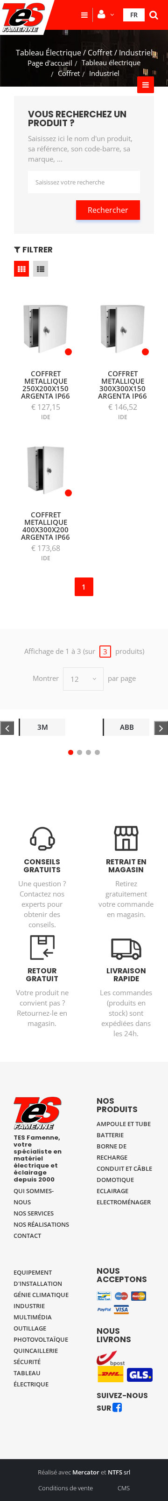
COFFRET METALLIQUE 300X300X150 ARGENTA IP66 (122, 385)
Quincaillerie (36, 1350)
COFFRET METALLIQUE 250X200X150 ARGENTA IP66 (45, 385)
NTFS (115, 1472)
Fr (134, 14)
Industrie (29, 1306)
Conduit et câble (124, 1168)
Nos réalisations (41, 1224)
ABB (127, 727)
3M (42, 727)
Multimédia (33, 1317)
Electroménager (124, 1202)
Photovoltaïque (41, 1339)
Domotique (115, 1179)
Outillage (30, 1328)
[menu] (84, 15)
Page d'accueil (50, 63)
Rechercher (108, 210)
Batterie (110, 1135)
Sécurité (27, 1362)
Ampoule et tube (124, 1124)
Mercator (85, 1472)
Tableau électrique (111, 62)
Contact (27, 1235)
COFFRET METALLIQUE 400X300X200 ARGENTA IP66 (45, 526)
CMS (124, 1488)
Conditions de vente (65, 1488)
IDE (45, 417)
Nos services (34, 1213)
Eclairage (112, 1191)
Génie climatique (41, 1294)
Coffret (69, 73)
